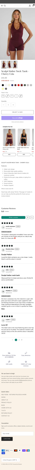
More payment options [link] (18, 122)
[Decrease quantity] (3, 105)
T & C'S (3, 410)
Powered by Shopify (17, 464)
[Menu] (2, 5)
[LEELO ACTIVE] (17, 5)
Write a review (13, 217)
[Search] (5, 5)
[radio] (2, 85)
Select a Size (4, 92)
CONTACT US (5, 416)
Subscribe (7, 439)
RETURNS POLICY (6, 413)
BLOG (3, 405)
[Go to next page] (22, 340)
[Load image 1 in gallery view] (17, 34)
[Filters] (28, 217)
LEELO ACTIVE (8, 464)
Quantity (3, 101)
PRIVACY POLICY (6, 402)
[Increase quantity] (13, 105)
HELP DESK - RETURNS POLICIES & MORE (13, 394)
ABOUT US (4, 400)
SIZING (3, 397)
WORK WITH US (6, 408)
